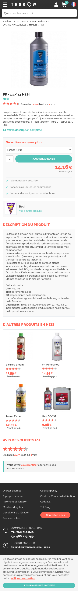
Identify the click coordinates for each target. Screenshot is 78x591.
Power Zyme (13, 416)
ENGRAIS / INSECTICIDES (14, 25)
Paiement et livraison (15, 501)
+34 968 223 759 (22, 536)
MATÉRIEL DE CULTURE (14, 22)
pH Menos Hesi (50, 364)
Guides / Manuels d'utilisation (57, 496)
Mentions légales (13, 507)
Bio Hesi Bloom (15, 364)
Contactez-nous (55, 515)
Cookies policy (48, 490)
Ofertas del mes (12, 490)
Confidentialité (11, 518)
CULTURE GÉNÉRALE (37, 22)
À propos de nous (13, 496)
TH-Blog (45, 507)
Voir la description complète (24, 129)
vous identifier (29, 464)
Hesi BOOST (49, 416)
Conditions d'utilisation (16, 512)
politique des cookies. (22, 578)
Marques (33, 25)
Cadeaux (45, 501)
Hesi (42, 25)
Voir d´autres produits (30, 211)
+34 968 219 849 (22, 532)
